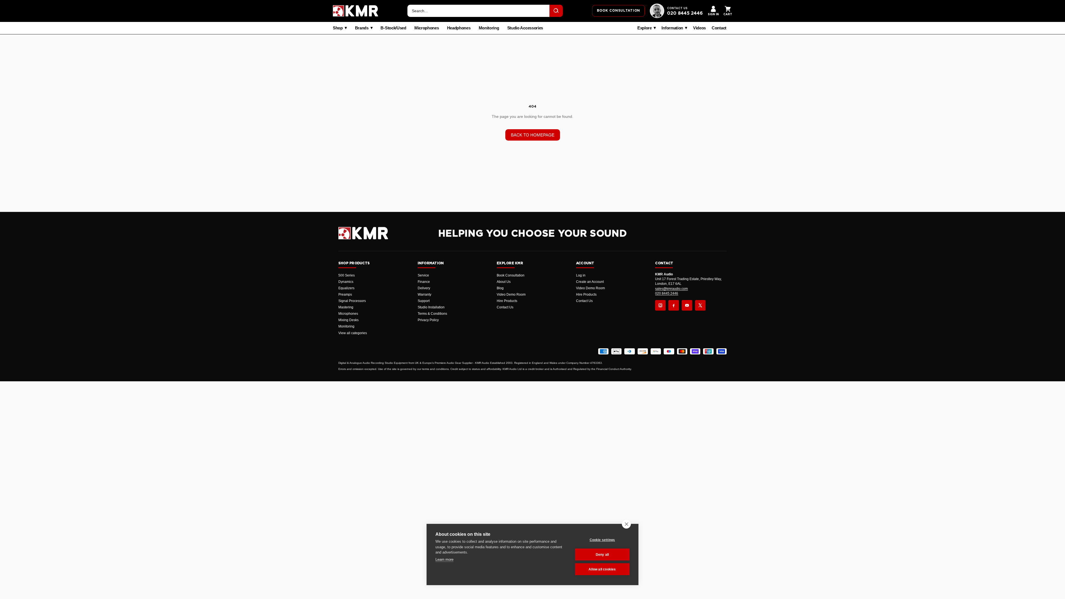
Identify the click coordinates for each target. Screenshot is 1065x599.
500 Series (346, 275)
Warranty (424, 294)
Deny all (602, 555)
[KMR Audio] (355, 11)
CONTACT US (677, 8)
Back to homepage (532, 135)
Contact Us (505, 307)
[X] (700, 305)
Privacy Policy (428, 320)
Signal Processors (352, 301)
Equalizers (346, 288)
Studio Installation (431, 307)
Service (423, 275)
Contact (719, 28)
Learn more (444, 559)
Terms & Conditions (432, 314)
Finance (424, 282)
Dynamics (345, 282)
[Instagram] (660, 305)
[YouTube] (687, 305)
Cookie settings (602, 540)
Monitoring (489, 28)
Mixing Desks (348, 320)
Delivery (424, 288)
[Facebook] (673, 305)
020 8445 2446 (685, 13)
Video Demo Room (511, 294)
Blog (500, 288)
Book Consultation (510, 275)
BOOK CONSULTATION (618, 10)
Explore (644, 28)
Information (672, 28)
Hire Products (507, 301)
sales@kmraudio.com (671, 289)
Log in (580, 275)
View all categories (352, 333)
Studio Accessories (525, 28)
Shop (338, 28)
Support (424, 301)
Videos (699, 28)
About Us (504, 282)
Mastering (345, 307)
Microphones (426, 28)
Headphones (459, 28)
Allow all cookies (602, 569)
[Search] (556, 11)
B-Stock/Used (393, 28)
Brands (362, 28)
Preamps (345, 294)
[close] (626, 524)
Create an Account (590, 282)
